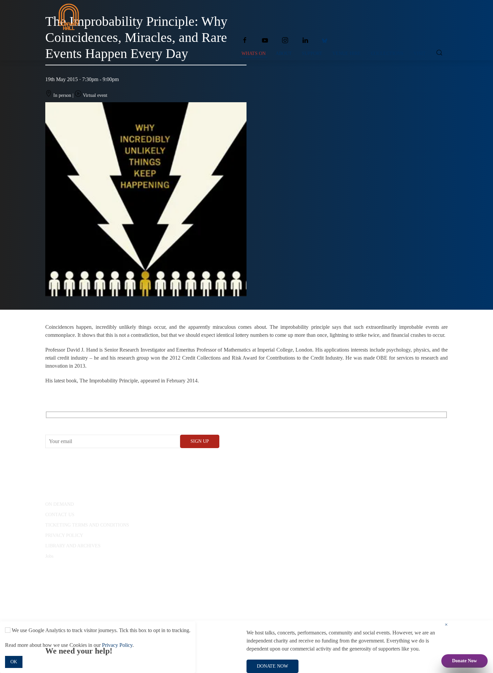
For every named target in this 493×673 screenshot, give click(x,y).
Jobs (49, 556)
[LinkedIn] (305, 40)
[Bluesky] (324, 40)
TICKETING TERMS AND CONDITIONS (87, 525)
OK (13, 661)
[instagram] (285, 40)
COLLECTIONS (387, 53)
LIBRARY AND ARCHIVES (73, 545)
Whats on (253, 53)
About (284, 53)
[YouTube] (265, 40)
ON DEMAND (59, 504)
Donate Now (464, 660)
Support (312, 53)
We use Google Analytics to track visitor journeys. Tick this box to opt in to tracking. (100, 630)
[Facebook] (244, 40)
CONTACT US (59, 514)
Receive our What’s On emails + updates (97, 422)
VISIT (420, 53)
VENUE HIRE (346, 53)
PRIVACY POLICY (64, 535)
